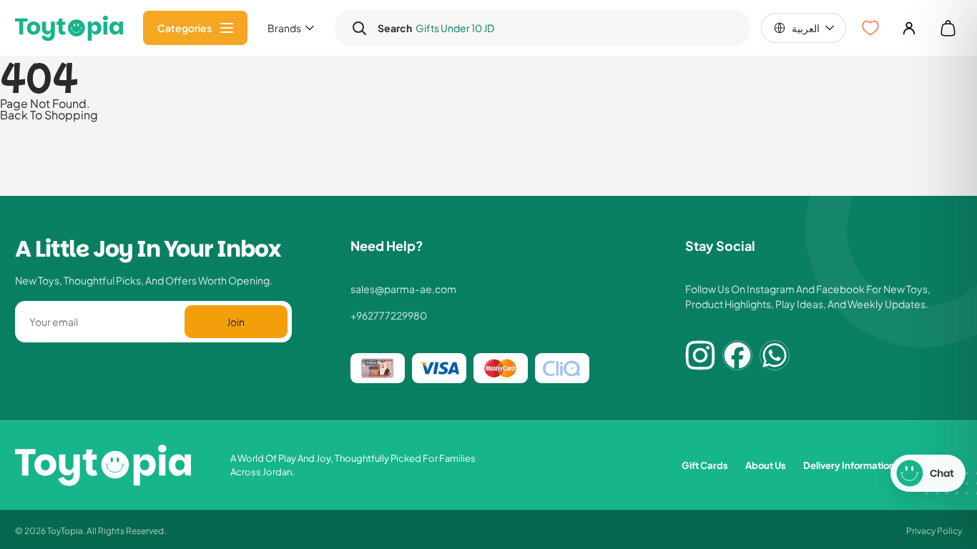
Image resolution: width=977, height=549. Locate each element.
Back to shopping (49, 114)
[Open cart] (947, 28)
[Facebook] (737, 355)
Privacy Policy (934, 530)
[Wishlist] (870, 28)
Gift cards (705, 465)
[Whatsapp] (775, 355)
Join (236, 321)
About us (765, 465)
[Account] (909, 28)
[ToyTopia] (69, 27)
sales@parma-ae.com (403, 289)
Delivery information (849, 465)
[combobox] (556, 28)
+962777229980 (388, 315)
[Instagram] (700, 355)
